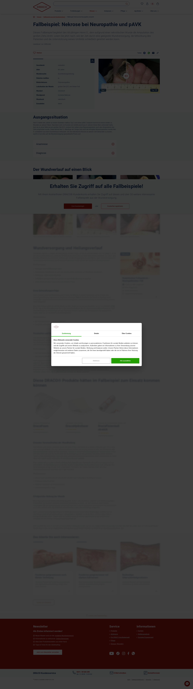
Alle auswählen (125, 361)
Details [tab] (96, 333)
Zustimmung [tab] (66, 333)
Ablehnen (96, 361)
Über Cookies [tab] (126, 333)
